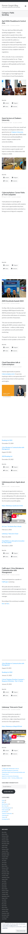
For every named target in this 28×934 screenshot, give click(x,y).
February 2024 (5, 849)
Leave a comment (15, 25)
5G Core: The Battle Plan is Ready (11, 526)
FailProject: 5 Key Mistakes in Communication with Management (13, 570)
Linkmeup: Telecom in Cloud (10, 533)
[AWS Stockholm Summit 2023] (14, 288)
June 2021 (4, 902)
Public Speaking (5, 809)
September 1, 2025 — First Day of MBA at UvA (12, 778)
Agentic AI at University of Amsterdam (10, 776)
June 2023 (4, 862)
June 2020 (4, 918)
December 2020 (5, 913)
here (3, 603)
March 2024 (4, 847)
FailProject (5, 582)
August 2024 (5, 845)
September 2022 (5, 877)
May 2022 (4, 885)
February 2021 (5, 909)
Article (3, 800)
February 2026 (5, 836)
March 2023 (4, 866)
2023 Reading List (7, 456)
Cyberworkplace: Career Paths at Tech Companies (13, 194)
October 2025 (5, 838)
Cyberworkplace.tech (8, 374)
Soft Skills (4, 811)
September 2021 (5, 896)
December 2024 (5, 841)
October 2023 (5, 856)
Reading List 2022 (7, 672)
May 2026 (4, 832)
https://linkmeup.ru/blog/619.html (12, 726)
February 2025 (5, 839)
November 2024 (5, 843)
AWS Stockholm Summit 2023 (13, 301)
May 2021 (4, 903)
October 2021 (5, 894)
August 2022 (5, 879)
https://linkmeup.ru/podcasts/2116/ (12, 505)
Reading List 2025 (7, 440)
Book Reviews (5, 804)
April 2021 (4, 905)
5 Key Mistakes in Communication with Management (13, 448)
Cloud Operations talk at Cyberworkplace (11, 363)
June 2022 (4, 883)
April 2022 (4, 886)
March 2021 (4, 907)
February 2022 (5, 890)
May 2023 (4, 864)
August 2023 (5, 858)
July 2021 (4, 900)
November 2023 (5, 855)
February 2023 (5, 868)
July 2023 (4, 860)
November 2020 (5, 915)
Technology (4, 815)
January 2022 (5, 892)
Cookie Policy (5, 928)
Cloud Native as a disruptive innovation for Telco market (13, 541)
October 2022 (5, 875)
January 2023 (5, 870)
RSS (4, 922)
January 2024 (5, 851)
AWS (3, 802)
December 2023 (5, 853)
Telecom (4, 817)
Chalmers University (17, 132)
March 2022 (4, 888)
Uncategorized (5, 819)
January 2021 (5, 911)
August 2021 (5, 898)
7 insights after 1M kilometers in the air (10, 768)
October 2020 (5, 917)
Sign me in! (8, 791)
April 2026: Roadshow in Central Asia (10, 770)
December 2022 (5, 871)
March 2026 (4, 834)
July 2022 (4, 881)
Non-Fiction (4, 806)
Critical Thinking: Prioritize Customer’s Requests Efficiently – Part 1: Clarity (13, 680)
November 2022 (5, 873)
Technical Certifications (7, 813)
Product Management (6, 807)
